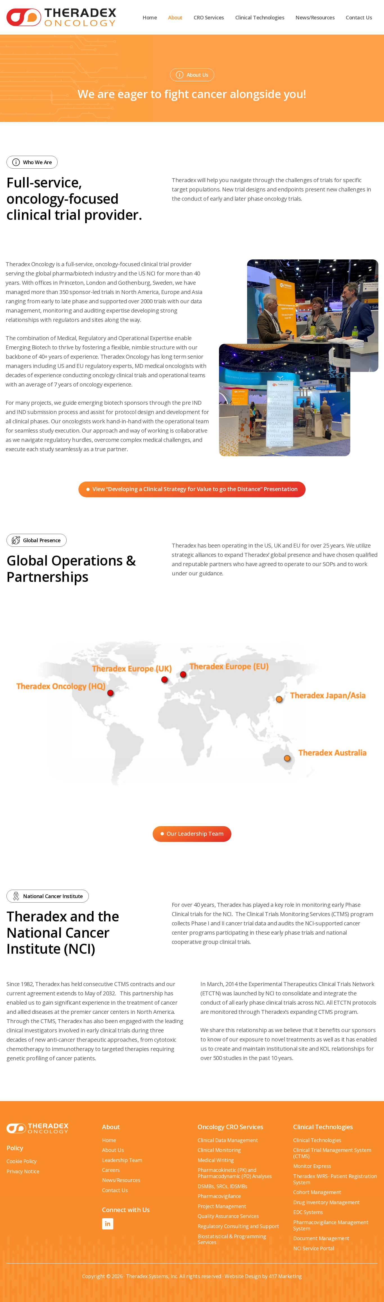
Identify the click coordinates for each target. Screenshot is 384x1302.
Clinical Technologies (259, 17)
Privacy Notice (22, 1171)
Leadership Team (122, 1160)
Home (150, 17)
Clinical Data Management (228, 1140)
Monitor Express (312, 1166)
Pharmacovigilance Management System (330, 1225)
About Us (113, 1150)
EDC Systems (308, 1212)
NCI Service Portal (313, 1248)
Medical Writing (216, 1160)
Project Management (222, 1206)
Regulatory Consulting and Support (238, 1226)
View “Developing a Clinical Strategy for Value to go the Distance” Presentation (195, 489)
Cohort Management (317, 1192)
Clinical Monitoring (219, 1150)
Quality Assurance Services (228, 1216)
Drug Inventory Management (326, 1202)
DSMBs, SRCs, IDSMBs (222, 1186)
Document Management (321, 1238)
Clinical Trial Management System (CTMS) (332, 1153)
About (175, 17)
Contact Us (359, 17)
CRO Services (209, 17)
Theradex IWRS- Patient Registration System (335, 1179)
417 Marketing (285, 1276)
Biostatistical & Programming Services (232, 1239)
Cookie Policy (21, 1161)
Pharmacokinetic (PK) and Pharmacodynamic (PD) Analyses (235, 1173)
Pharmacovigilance (219, 1196)
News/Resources (315, 17)
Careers (111, 1170)
